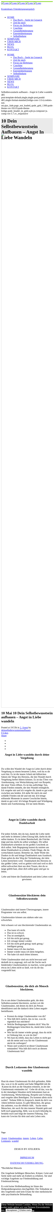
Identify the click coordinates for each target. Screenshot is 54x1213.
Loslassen (5, 1141)
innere (26, 1138)
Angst (4, 1138)
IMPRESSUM (27, 1157)
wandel (15, 1141)
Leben (33, 1138)
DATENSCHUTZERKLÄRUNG (26, 1163)
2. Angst (24, 727)
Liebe (40, 1138)
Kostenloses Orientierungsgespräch (17, 9)
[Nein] (33, 1210)
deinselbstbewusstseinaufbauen (16, 730)
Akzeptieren (12, 1210)
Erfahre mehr (25, 1210)
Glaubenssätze (15, 1138)
